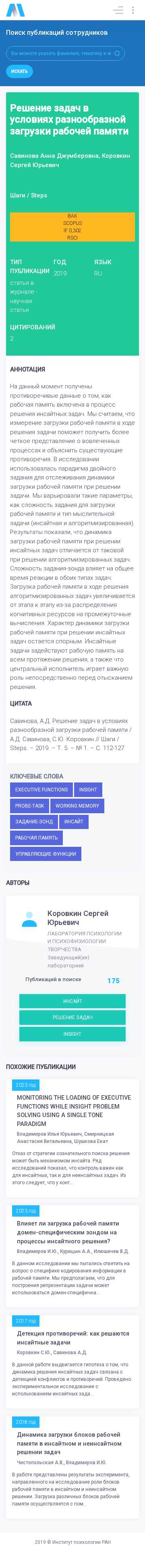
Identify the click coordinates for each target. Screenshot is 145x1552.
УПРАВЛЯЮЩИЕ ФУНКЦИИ (45, 854)
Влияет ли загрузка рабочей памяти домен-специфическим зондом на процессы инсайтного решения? (68, 1232)
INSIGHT (88, 790)
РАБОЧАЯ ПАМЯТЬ (36, 838)
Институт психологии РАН (81, 1542)
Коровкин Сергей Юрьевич (78, 918)
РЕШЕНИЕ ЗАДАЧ (73, 1017)
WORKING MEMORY (77, 806)
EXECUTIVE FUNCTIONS (41, 790)
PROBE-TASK (29, 806)
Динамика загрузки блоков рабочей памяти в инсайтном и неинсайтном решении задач (69, 1443)
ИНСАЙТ (73, 822)
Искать (19, 71)
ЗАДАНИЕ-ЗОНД (34, 822)
